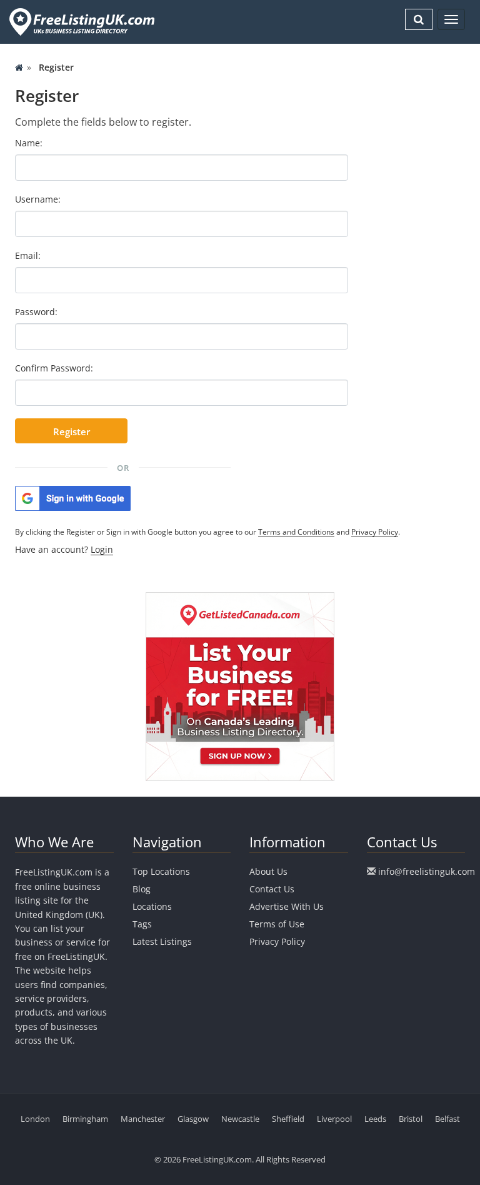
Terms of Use (276, 924)
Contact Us (271, 889)
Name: (28, 143)
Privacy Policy (374, 532)
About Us (268, 871)
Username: (38, 199)
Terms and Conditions (296, 532)
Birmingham (85, 1118)
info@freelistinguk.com (426, 871)
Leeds (375, 1118)
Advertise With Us (286, 906)
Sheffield (288, 1118)
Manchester (143, 1118)
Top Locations (161, 871)
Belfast (447, 1118)
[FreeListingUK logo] (80, 21)
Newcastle (240, 1118)
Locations (152, 906)
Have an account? (64, 549)
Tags (142, 924)
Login (102, 549)
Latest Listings (162, 941)
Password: (36, 312)
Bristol (410, 1118)
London (35, 1118)
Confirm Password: (54, 368)
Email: (28, 255)
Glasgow (193, 1118)
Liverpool (334, 1118)
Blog (141, 889)
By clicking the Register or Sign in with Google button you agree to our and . (207, 532)
